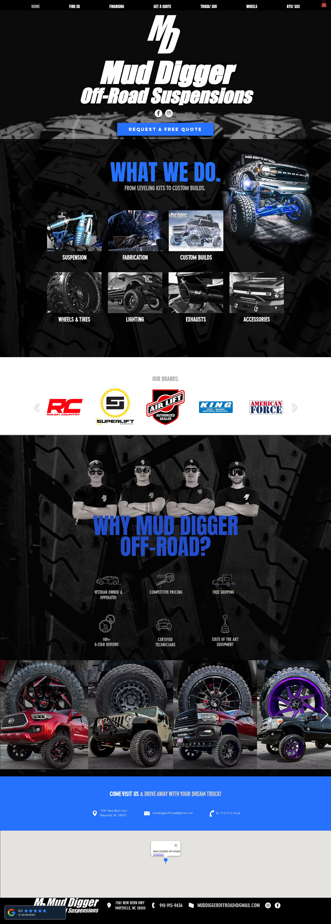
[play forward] (294, 407)
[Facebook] (158, 113)
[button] (324, 4)
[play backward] (36, 407)
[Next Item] (324, 715)
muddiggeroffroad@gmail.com (173, 813)
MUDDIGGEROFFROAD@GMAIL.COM (228, 905)
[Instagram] (169, 113)
